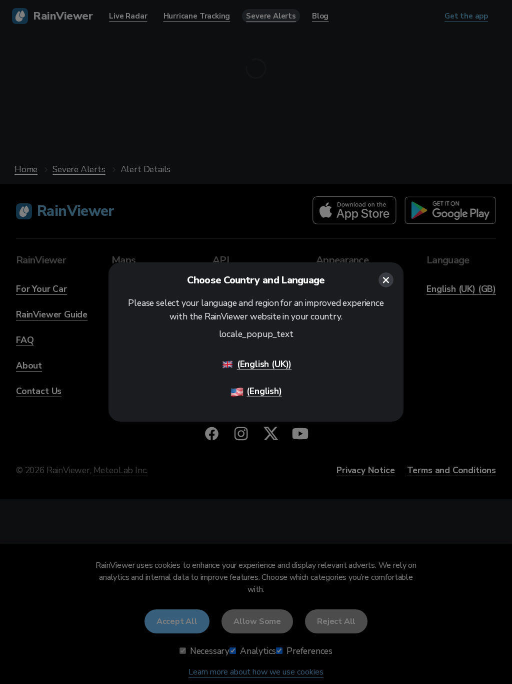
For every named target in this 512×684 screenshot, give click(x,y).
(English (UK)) (264, 364)
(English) (264, 391)
